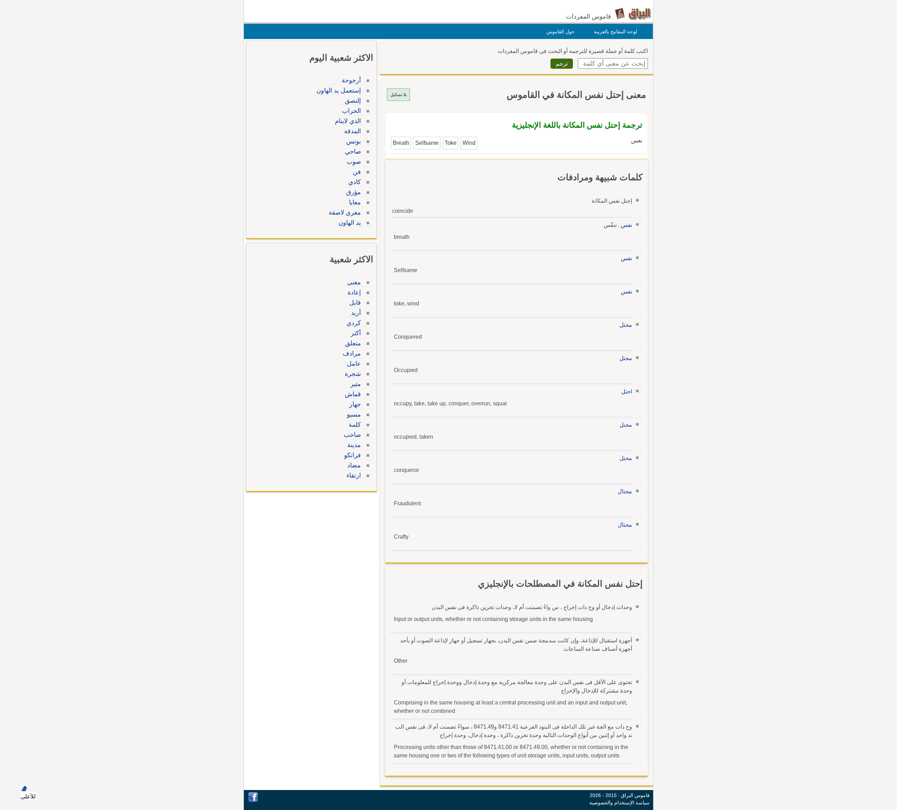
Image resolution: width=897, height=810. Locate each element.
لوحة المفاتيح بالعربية (615, 31)
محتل (625, 325)
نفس (626, 225)
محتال (625, 491)
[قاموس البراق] (633, 13)
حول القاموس (560, 31)
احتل (626, 391)
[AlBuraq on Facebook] (253, 800)
